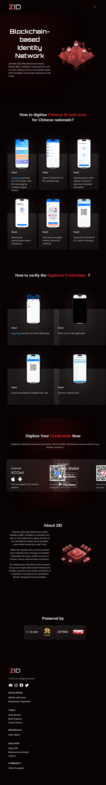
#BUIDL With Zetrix (17, 698)
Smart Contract (15, 723)
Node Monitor (14, 715)
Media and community (18, 752)
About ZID (13, 748)
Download (16, 178)
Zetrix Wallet (14, 735)
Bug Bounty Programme (19, 701)
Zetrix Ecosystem (16, 768)
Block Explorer (15, 719)
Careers (12, 756)
